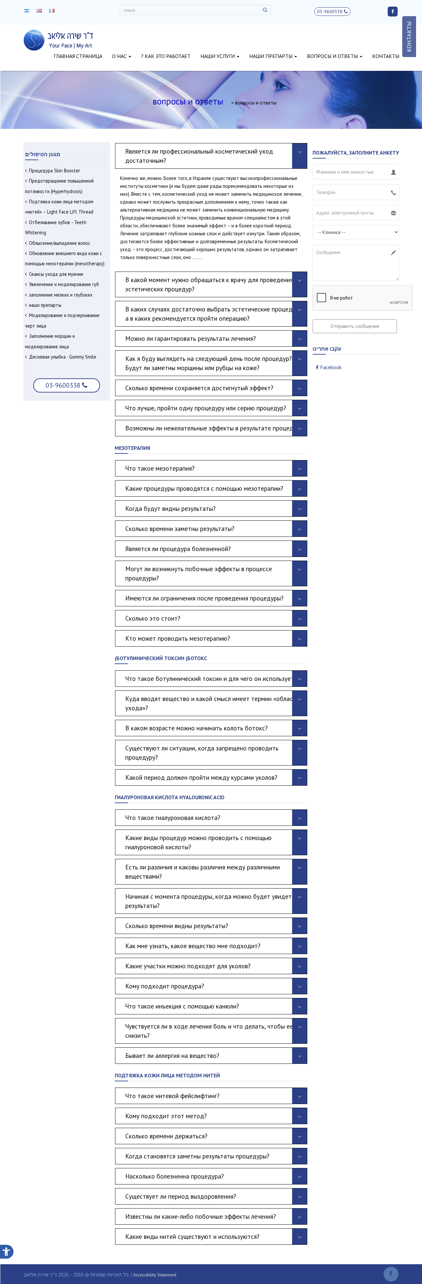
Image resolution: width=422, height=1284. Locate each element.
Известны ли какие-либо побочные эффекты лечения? (200, 1216)
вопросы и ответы (333, 56)
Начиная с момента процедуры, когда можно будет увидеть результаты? (210, 901)
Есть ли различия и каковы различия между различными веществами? (202, 871)
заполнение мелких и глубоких (60, 295)
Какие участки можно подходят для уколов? (188, 966)
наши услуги (218, 56)
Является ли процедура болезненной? (178, 548)
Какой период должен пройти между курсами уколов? (203, 777)
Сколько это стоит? (152, 618)
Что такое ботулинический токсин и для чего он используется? (214, 678)
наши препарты (271, 56)
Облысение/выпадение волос (59, 243)
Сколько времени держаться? (166, 1136)
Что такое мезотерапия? (160, 468)
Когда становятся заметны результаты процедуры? (197, 1156)
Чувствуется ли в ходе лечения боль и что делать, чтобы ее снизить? (209, 1030)
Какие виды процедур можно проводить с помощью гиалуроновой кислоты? (198, 842)
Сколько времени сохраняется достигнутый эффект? (199, 388)
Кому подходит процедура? (164, 986)
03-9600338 (330, 12)
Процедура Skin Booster (54, 170)
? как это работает (166, 56)
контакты (385, 56)
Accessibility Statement (154, 1275)
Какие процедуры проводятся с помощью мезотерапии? (204, 488)
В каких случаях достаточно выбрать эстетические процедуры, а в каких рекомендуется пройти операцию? (214, 313)
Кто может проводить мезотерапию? (178, 638)
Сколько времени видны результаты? (176, 925)
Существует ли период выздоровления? (180, 1196)
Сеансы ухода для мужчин (56, 274)
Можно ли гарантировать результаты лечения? (190, 338)
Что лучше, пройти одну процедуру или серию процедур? (205, 408)
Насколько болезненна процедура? (174, 1176)
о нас (120, 56)
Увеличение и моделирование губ (64, 284)
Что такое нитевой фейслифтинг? (172, 1096)
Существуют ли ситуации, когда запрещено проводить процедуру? (202, 752)
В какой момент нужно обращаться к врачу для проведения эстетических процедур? (209, 284)
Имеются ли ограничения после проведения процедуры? (204, 598)
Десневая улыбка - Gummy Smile (62, 357)
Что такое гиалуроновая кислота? (172, 817)
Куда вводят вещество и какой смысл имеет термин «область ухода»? (212, 703)
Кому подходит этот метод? (166, 1116)
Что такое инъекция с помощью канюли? (182, 1006)
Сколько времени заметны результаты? (179, 528)
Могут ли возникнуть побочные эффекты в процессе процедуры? (198, 573)
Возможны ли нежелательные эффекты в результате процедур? (213, 428)
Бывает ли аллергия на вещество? (173, 1055)
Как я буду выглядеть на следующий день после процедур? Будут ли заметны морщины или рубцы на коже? (208, 363)
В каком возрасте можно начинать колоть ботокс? (196, 728)
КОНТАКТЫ (409, 36)
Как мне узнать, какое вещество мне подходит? (193, 946)
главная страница (78, 56)
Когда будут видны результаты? (170, 508)
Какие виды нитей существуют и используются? (194, 1236)
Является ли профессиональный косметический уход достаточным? (199, 155)
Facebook (331, 367)
